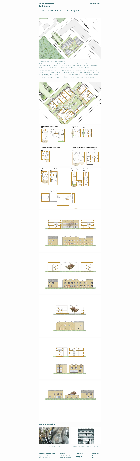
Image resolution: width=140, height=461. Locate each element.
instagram (95, 455)
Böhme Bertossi (47, 2)
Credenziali (93, 3)
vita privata (79, 457)
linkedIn (95, 457)
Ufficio (98, 3)
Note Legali (79, 456)
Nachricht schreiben (65, 457)
